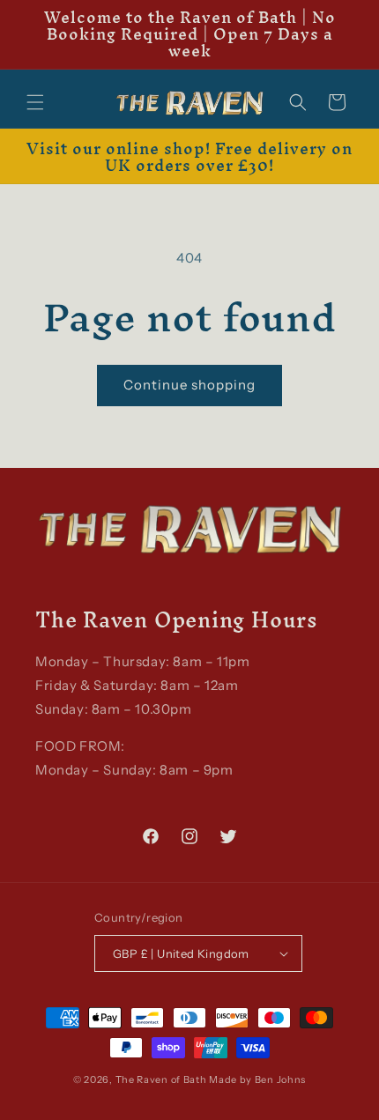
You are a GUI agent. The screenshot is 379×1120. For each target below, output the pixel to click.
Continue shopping (189, 384)
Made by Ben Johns (257, 1079)
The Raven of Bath (161, 1079)
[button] (35, 102)
